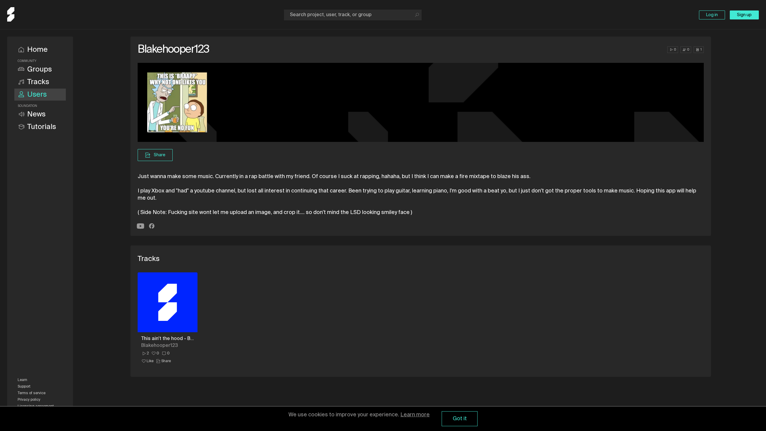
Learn (22, 380)
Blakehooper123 (159, 345)
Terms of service (31, 393)
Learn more (415, 415)
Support (24, 386)
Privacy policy (29, 400)
